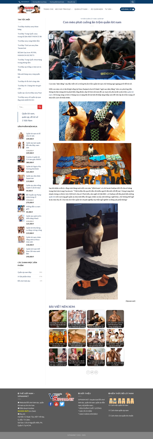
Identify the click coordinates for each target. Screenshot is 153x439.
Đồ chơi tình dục (63, 9)
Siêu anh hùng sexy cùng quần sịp (29, 75)
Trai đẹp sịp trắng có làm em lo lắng (29, 68)
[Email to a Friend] (96, 372)
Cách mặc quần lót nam (119, 405)
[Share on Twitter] (92, 372)
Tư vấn (108, 9)
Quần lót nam (80, 9)
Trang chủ (48, 9)
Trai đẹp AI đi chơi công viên (29, 81)
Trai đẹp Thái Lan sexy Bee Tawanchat (28, 46)
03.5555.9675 (23, 411)
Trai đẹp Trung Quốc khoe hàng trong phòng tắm (30, 61)
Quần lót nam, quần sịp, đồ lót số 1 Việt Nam (30, 117)
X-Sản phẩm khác (24, 276)
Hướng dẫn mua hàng (39, 2)
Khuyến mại (71, 2)
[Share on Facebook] (88, 372)
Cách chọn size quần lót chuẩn (121, 416)
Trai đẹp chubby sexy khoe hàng (28, 27)
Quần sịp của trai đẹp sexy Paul (30, 93)
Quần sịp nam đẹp (24, 272)
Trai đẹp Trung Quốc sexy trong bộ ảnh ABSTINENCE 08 (30, 35)
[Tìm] (132, 2)
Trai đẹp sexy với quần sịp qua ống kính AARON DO (29, 98)
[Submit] (40, 107)
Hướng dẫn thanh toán (57, 2)
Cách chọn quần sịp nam (119, 410)
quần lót (52, 197)
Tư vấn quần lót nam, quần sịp (92, 18)
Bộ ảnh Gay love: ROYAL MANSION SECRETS (27, 53)
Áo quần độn (97, 9)
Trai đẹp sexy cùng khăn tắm (29, 41)
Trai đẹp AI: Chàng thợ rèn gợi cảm (29, 87)
